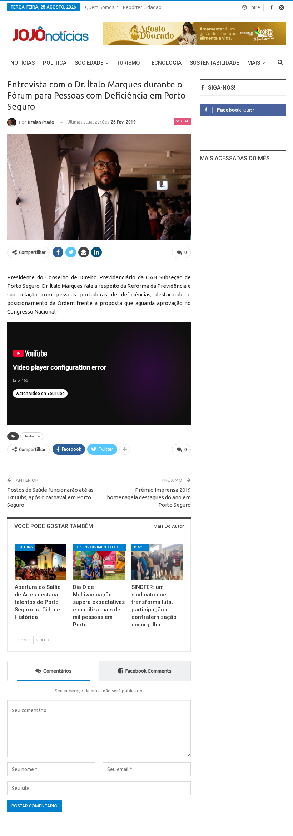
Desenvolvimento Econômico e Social (100, 547)
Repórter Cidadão (142, 7)
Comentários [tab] (57, 671)
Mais (253, 63)
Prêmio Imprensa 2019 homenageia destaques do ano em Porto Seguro (149, 497)
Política (54, 63)
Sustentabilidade (214, 63)
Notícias (22, 63)
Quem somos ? (101, 7)
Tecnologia (165, 63)
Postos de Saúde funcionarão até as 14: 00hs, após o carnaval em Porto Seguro (50, 497)
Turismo (128, 63)
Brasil (140, 547)
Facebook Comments (148, 671)
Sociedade (89, 63)
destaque (32, 436)
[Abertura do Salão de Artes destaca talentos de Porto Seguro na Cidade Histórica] (40, 562)
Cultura (25, 547)
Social (182, 121)
